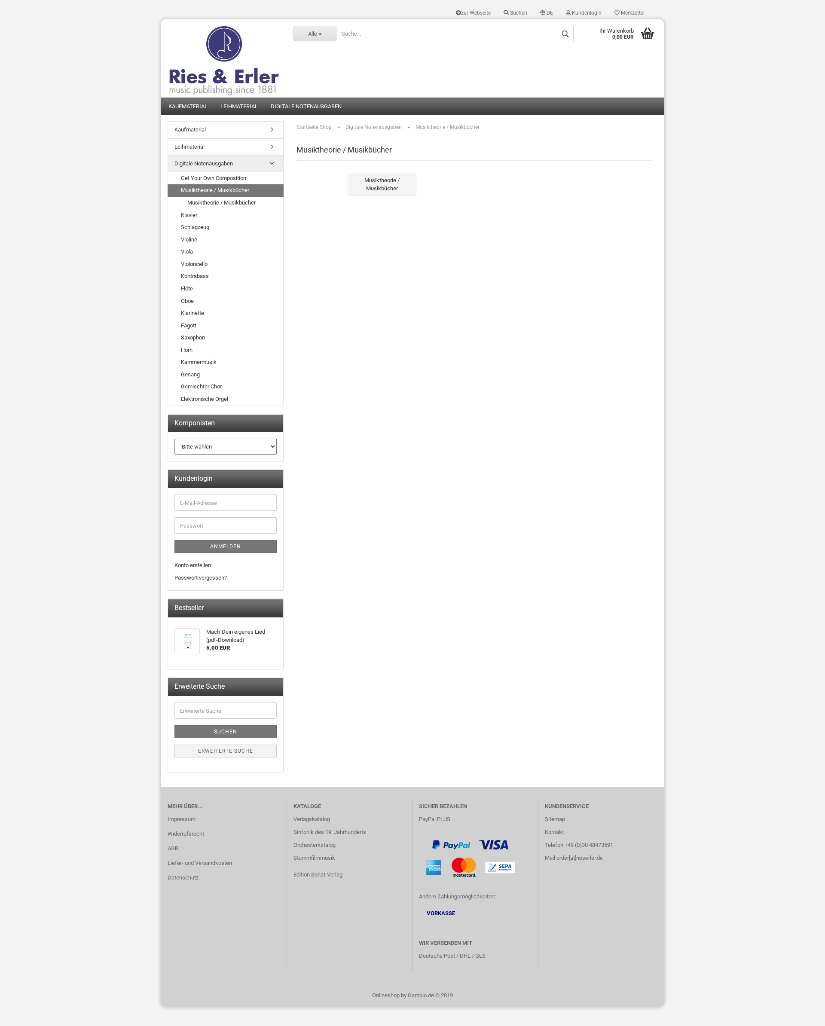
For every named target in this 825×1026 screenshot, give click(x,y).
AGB (173, 848)
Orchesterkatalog (314, 845)
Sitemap (555, 819)
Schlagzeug (195, 227)
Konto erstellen (192, 565)
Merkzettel (632, 13)
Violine (189, 239)
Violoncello (194, 264)
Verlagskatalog (311, 819)
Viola (187, 251)
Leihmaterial (239, 106)
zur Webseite (476, 13)
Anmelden (225, 547)
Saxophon (193, 337)
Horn (186, 350)
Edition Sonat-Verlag (317, 874)
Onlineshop (386, 995)
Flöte (187, 288)
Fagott (188, 325)
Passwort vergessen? (200, 577)
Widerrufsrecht (186, 834)
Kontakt (554, 832)
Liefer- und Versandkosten (200, 863)
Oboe (187, 301)
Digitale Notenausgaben (306, 106)
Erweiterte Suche (225, 751)
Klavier (189, 215)
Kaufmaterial (188, 106)
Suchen (518, 13)
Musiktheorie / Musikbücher (215, 190)
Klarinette (192, 313)
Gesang (190, 374)
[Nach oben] (801, 1013)
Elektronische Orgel (204, 399)
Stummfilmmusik (314, 858)
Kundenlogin (586, 13)
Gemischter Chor (201, 386)
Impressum (182, 819)
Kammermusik (199, 362)
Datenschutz (183, 877)
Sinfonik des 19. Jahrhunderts (329, 832)
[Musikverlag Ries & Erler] (224, 58)
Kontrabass (195, 276)
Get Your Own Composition (213, 178)
